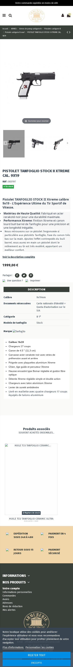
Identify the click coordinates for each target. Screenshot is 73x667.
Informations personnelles (17, 592)
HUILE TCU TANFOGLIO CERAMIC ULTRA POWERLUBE (31, 520)
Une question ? (15, 280)
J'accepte (36, 662)
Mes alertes (9, 610)
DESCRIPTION (36, 289)
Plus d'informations (13, 647)
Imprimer (35, 280)
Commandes (9, 595)
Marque (8, 331)
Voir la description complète (19, 257)
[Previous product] (68, 32)
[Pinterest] (31, 275)
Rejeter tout (36, 655)
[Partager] (17, 275)
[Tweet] (24, 275)
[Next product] (69, 32)
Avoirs (6, 599)
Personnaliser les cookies (39, 647)
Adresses (8, 602)
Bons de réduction (12, 606)
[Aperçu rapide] (54, 448)
